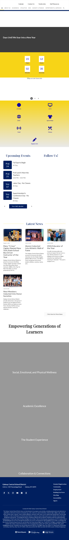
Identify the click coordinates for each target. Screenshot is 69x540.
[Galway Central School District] (34, 1)
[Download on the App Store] (48, 532)
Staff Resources (54, 4)
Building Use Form (59, 492)
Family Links (42, 4)
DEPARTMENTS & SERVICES (53, 8)
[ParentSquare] (21, 532)
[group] (34, 359)
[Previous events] (4, 206)
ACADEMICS (15, 8)
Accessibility (57, 498)
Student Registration (59, 484)
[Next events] (31, 206)
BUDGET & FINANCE (38, 8)
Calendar (21, 4)
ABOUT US (7, 8)
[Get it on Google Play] (34, 532)
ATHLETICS (23, 8)
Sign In (55, 500)
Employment (57, 489)
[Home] (2, 8)
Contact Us (31, 4)
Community (57, 487)
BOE (29, 8)
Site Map (56, 495)
